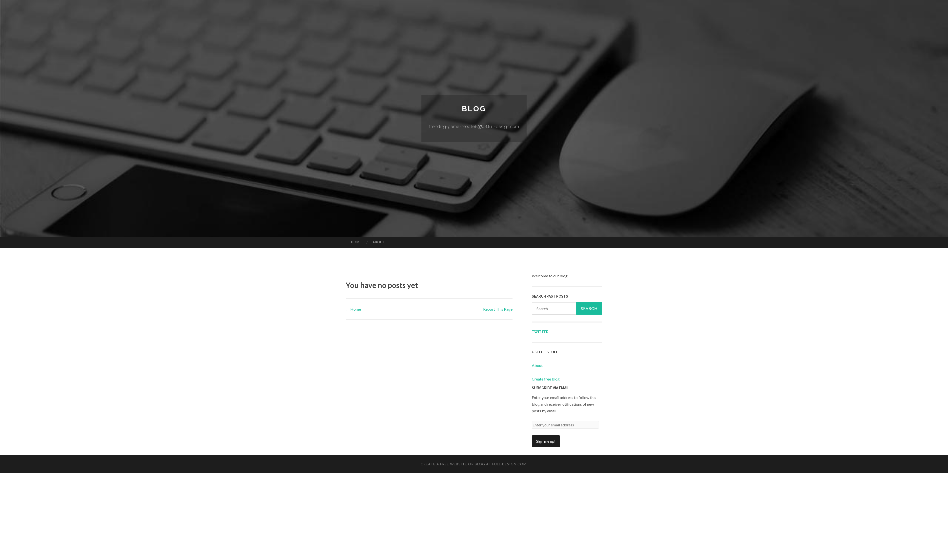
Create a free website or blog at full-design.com (474, 464)
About (379, 242)
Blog (474, 108)
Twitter (540, 332)
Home (356, 242)
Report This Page (498, 309)
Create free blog (546, 379)
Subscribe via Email (551, 388)
